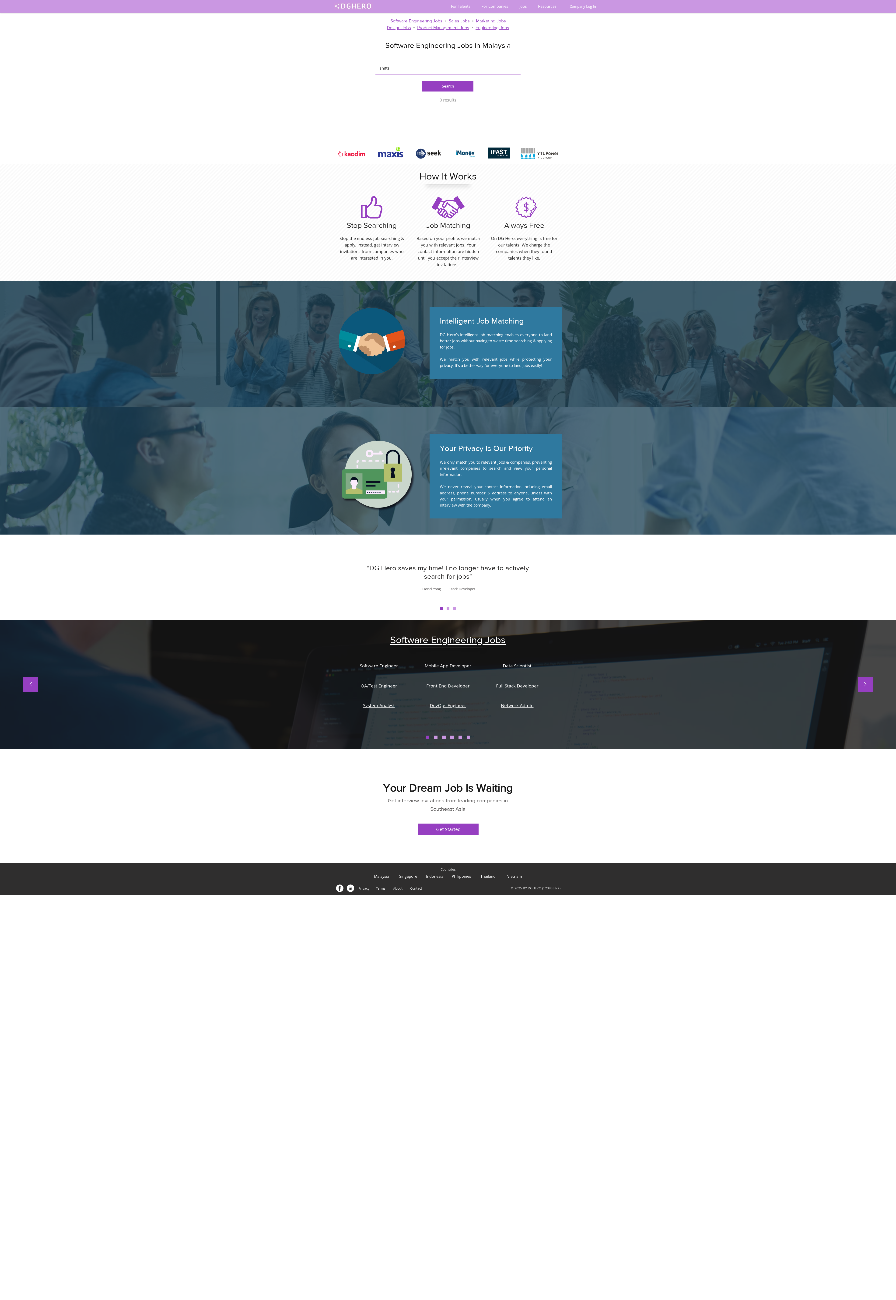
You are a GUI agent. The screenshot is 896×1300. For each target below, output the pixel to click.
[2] (448, 608)
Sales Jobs (459, 20)
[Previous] (30, 684)
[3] (454, 608)
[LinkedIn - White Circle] (350, 888)
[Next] (865, 684)
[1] (441, 608)
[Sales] (444, 737)
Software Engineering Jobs (416, 20)
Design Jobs (399, 27)
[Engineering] (436, 737)
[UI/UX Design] (460, 737)
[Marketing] (452, 737)
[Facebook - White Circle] (339, 888)
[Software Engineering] (427, 737)
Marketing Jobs (491, 20)
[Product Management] (468, 737)
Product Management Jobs (443, 27)
